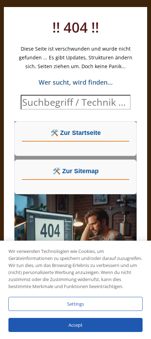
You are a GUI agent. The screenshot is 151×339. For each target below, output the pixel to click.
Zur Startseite (80, 132)
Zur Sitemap (80, 171)
